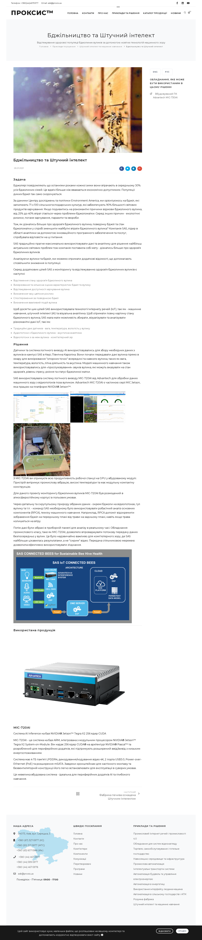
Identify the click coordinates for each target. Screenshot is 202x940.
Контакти (88, 13)
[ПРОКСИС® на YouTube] (188, 3)
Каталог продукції (155, 13)
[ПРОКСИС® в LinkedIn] (182, 3)
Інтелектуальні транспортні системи (153, 869)
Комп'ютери (80, 848)
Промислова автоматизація (148, 864)
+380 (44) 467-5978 (27, 867)
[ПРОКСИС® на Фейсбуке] (177, 3)
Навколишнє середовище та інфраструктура (158, 858)
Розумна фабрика (143, 899)
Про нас (103, 13)
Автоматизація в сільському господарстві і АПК (159, 894)
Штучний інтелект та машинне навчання (101, 46)
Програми (79, 869)
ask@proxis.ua (25, 873)
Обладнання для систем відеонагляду (155, 843)
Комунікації (79, 858)
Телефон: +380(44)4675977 (24, 3)
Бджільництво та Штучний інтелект (144, 46)
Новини (176, 13)
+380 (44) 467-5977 (29, 857)
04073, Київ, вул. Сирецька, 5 (34, 833)
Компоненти (80, 853)
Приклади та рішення (125, 13)
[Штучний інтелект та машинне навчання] (77, 794)
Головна (72, 13)
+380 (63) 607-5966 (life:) (30, 850)
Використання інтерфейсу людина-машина (158, 889)
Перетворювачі (82, 864)
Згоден (182, 931)
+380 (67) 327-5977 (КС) (31, 840)
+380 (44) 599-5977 (27, 862)
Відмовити (165, 931)
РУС (167, 72)
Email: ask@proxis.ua (52, 3)
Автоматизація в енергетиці (149, 884)
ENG (155, 72)
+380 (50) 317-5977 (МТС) (31, 845)
